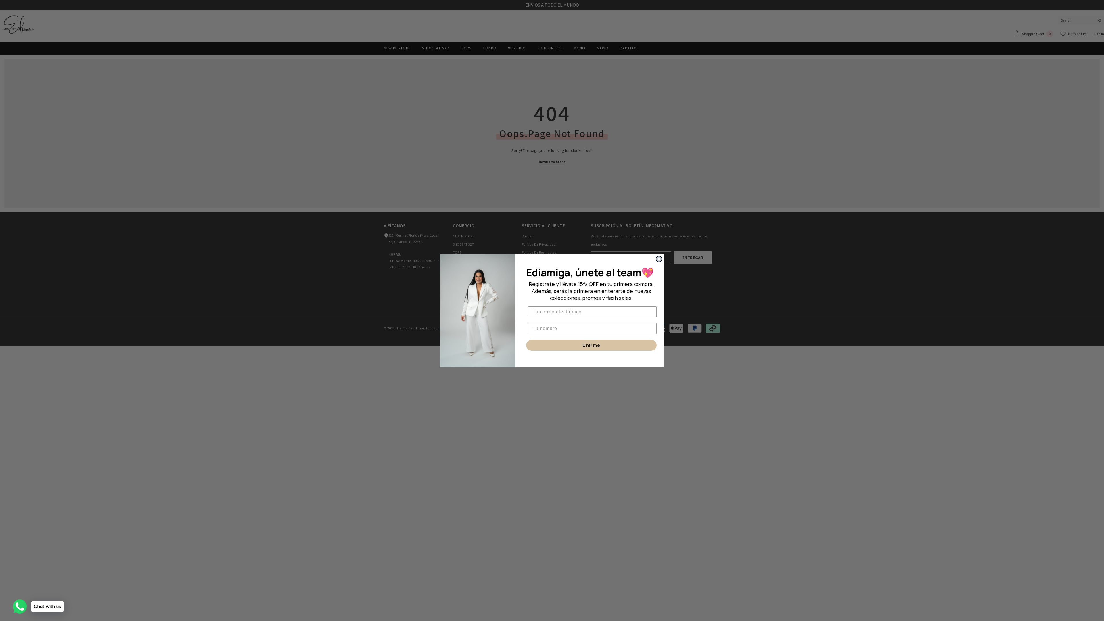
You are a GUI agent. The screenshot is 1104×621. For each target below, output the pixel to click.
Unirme (591, 345)
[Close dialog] (659, 259)
